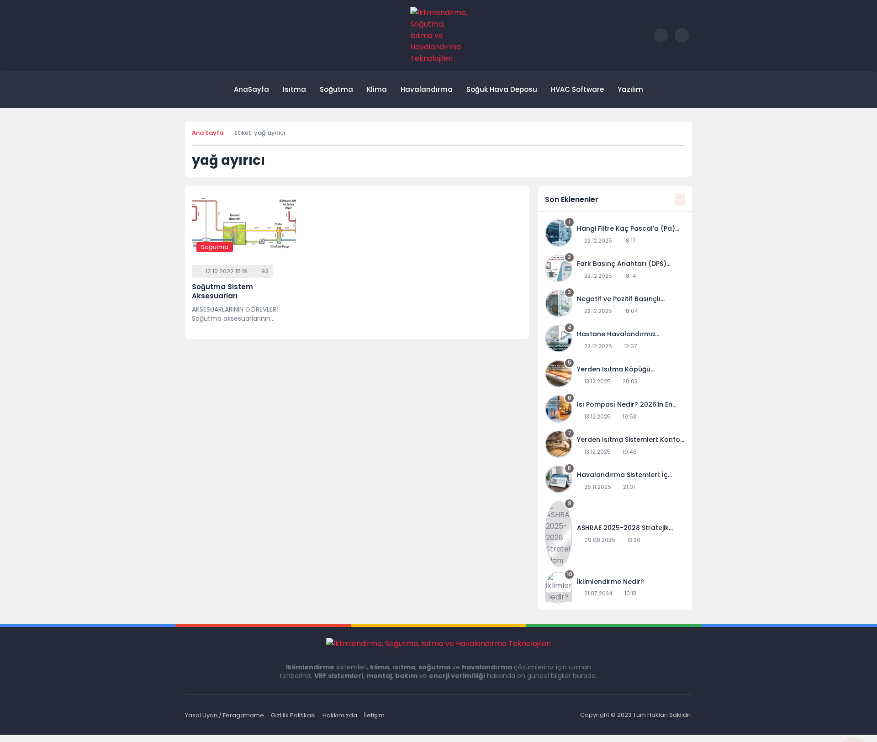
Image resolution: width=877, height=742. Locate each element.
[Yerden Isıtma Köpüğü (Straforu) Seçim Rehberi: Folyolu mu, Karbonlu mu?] (615, 375)
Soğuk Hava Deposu (501, 89)
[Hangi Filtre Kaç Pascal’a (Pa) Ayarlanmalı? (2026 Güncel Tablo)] (615, 234)
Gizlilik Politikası (293, 715)
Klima (377, 89)
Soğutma (336, 89)
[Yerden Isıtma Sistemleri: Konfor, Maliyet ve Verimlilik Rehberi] (615, 445)
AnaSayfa (251, 89)
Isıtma (294, 89)
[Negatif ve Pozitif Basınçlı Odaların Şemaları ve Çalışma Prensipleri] (615, 305)
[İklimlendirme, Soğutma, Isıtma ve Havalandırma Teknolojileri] (438, 35)
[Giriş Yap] (641, 35)
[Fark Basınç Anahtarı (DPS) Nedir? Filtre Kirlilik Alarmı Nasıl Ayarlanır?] (615, 269)
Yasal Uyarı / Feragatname (224, 715)
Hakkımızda (339, 715)
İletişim (374, 715)
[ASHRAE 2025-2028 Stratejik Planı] (615, 534)
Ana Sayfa (207, 132)
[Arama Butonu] (661, 35)
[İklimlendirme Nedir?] (615, 588)
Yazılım (630, 89)
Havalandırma (427, 89)
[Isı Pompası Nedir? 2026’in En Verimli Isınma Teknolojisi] (615, 410)
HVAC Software (577, 89)
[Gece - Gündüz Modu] (682, 40)
